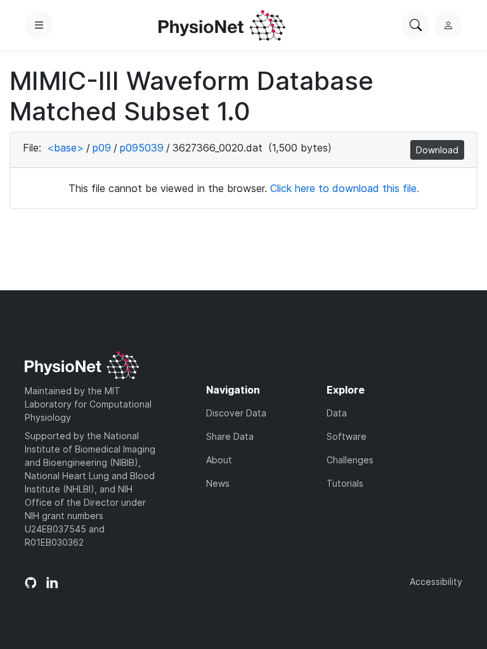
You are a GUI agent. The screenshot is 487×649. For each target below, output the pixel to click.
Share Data (230, 436)
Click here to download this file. (344, 188)
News (218, 483)
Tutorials (345, 483)
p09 (102, 147)
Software (347, 436)
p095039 (142, 147)
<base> (65, 147)
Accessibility (436, 581)
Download (437, 150)
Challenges (350, 459)
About (219, 459)
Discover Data (236, 413)
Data (337, 413)
